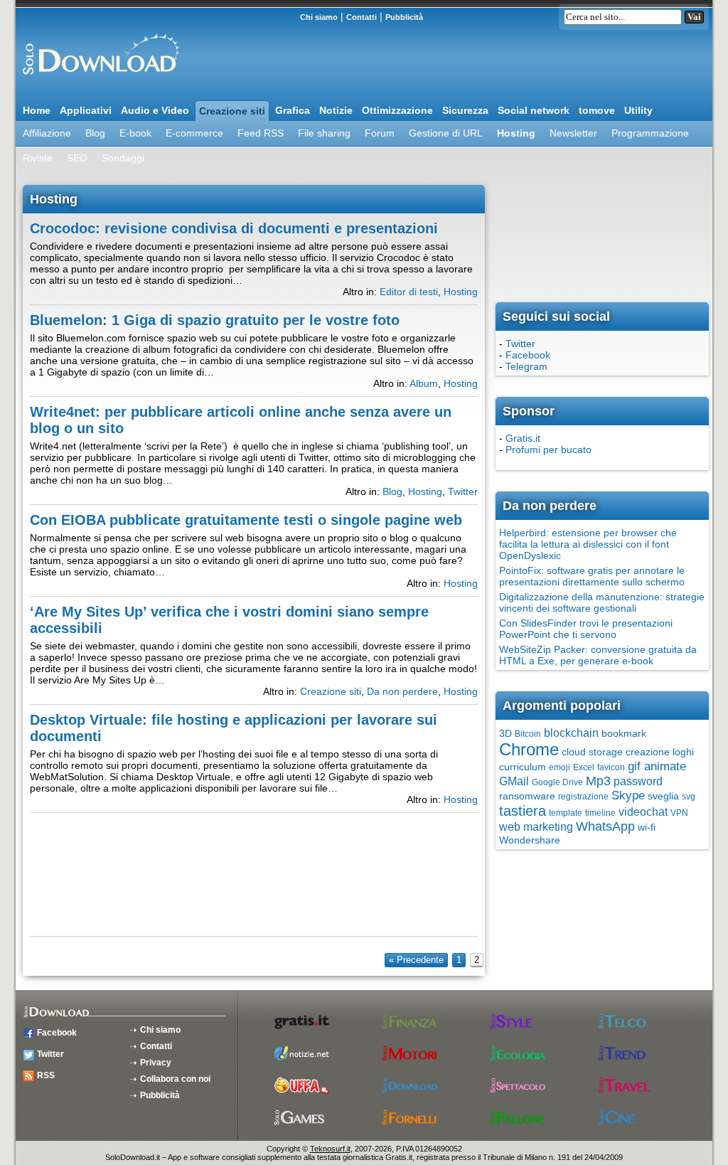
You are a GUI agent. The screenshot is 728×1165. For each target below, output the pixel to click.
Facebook (527, 355)
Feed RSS (260, 133)
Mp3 (598, 781)
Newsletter (573, 133)
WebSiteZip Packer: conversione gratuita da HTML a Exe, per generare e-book (598, 655)
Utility (638, 110)
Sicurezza (465, 110)
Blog (95, 133)
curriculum (522, 766)
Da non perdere (402, 691)
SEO (77, 158)
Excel (583, 767)
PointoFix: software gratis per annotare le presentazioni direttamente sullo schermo (592, 576)
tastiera (522, 811)
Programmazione (650, 133)
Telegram (526, 366)
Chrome (529, 749)
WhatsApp (605, 826)
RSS (46, 1075)
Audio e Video (155, 110)
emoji (559, 767)
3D (505, 733)
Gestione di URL (446, 133)
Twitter (463, 491)
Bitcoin (528, 734)
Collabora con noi (175, 1079)
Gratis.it (522, 438)
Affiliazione (47, 133)
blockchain (571, 733)
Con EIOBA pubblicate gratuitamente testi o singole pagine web (246, 520)
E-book (135, 133)
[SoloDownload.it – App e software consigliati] (97, 80)
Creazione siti (232, 111)
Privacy (155, 1063)
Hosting (516, 133)
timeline (600, 813)
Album (424, 383)
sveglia (663, 796)
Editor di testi (409, 291)
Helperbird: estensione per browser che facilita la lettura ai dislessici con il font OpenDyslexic (588, 544)
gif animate (657, 766)
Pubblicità (404, 17)
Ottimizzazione (397, 110)
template (565, 813)
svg (688, 797)
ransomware (527, 796)
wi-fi (646, 827)
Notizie (336, 110)
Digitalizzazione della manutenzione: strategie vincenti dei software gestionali (602, 602)
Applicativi (86, 110)
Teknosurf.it (330, 1148)
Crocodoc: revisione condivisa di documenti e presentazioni (234, 228)
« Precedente (416, 959)
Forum (380, 133)
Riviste (38, 158)
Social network (533, 110)
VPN (679, 813)
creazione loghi (660, 751)
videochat (643, 812)
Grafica (292, 110)
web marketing (536, 827)
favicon (611, 767)
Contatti (361, 17)
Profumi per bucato (548, 449)
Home (36, 110)
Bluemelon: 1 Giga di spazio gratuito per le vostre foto (215, 320)
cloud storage (592, 751)
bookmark (623, 733)
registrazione (583, 797)
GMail (514, 781)
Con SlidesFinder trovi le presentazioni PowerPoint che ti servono (586, 628)
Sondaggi (123, 158)
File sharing (324, 133)
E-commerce (194, 133)
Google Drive (557, 782)
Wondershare (529, 840)
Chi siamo (319, 17)
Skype (628, 795)
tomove (597, 110)
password (638, 781)
